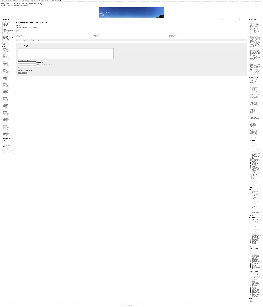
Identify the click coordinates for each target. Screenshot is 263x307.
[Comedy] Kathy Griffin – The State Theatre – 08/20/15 (254, 62)
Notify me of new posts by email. (25, 70)
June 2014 (5, 60)
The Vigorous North (253, 129)
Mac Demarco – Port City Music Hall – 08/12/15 (255, 72)
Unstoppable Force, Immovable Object (253, 133)
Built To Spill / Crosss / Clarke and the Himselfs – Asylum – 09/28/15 (255, 31)
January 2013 (5, 72)
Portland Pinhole (253, 106)
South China (254, 172)
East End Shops (253, 81)
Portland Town (252, 111)
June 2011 (5, 94)
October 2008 (5, 132)
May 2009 (5, 124)
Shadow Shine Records (254, 204)
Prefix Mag (253, 287)
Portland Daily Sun (255, 254)
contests (5, 24)
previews (5, 36)
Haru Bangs (253, 154)
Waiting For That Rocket (254, 134)
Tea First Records (255, 208)
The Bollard (253, 258)
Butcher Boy (254, 146)
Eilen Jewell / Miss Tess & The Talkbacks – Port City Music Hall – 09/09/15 (255, 42)
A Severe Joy (254, 142)
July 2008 (5, 135)
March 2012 (5, 84)
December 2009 (6, 115)
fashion (4, 25)
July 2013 (5, 67)
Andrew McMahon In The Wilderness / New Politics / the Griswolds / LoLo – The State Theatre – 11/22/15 (255, 23)
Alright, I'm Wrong (253, 79)
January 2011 (5, 100)
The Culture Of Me (255, 290)
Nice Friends (254, 196)
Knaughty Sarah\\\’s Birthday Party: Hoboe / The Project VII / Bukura (231, 19)
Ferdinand (253, 227)
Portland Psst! (252, 108)
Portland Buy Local (255, 232)
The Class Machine (255, 174)
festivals (5, 26)
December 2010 (6, 101)
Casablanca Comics (255, 224)
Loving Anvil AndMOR (256, 230)
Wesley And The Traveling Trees (254, 182)
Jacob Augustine (255, 159)
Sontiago (253, 171)
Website (38, 66)
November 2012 (6, 75)
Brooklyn (5, 31)
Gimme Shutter (254, 282)
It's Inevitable (252, 88)
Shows (4, 44)
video (4, 43)
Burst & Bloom (254, 191)
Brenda (253, 144)
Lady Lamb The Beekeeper (254, 164)
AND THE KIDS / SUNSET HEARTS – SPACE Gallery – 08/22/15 (255, 58)
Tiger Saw (253, 177)
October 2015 (5, 49)
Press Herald (254, 257)
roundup (4, 38)
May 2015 (5, 55)
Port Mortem (254, 253)
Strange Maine (254, 237)
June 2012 (5, 80)
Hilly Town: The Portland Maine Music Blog (21, 3)
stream (4, 40)
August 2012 (5, 78)
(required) (39, 62)
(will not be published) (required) (44, 64)
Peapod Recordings (255, 197)
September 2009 (6, 119)
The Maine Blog (253, 125)
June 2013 (5, 68)
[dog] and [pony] (253, 137)
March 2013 (5, 70)
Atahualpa (136, 305)
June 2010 (5, 108)
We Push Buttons (255, 212)
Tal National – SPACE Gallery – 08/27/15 (254, 49)
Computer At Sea (255, 147)
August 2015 (5, 51)
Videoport (253, 241)
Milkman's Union (255, 168)
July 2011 (5, 93)
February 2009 (5, 127)
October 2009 (5, 118)
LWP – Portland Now (254, 91)
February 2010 (5, 113)
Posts (253, 2)
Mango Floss (254, 165)
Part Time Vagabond (254, 97)
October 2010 (5, 104)
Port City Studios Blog (254, 100)
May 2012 (5, 82)
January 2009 (5, 128)
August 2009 (5, 120)
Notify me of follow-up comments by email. (27, 68)
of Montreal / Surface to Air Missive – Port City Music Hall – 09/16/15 (255, 39)
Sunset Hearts (254, 173)
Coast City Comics (255, 225)
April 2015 (5, 56)
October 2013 (5, 64)
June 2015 (5, 54)
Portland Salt (252, 109)
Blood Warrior (254, 143)
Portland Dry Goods (253, 103)
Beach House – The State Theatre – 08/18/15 (255, 65)
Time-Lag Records (255, 240)
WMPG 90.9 (253, 265)
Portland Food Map (253, 104)
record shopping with (7, 37)
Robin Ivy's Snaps (253, 113)
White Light (253, 184)
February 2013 (5, 71)
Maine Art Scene (254, 252)
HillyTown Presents (7, 30)
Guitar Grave (254, 229)
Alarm (252, 275)
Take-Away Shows (255, 289)
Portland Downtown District (255, 102)
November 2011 (6, 89)
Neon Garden (254, 195)
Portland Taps (252, 110)
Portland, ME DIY (255, 256)
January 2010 (5, 114)
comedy (4, 23)
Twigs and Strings (253, 131)
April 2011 (5, 97)
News (4, 21)
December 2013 (6, 63)
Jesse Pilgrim (254, 162)
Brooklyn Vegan (254, 277)
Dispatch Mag (254, 251)
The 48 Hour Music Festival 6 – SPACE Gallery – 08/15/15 (255, 67)
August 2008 (5, 134)
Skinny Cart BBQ (255, 236)
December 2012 (6, 73)
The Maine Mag (254, 259)
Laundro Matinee (255, 283)
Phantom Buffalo (255, 169)
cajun (31, 40)
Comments (259, 2)
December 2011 (6, 87)
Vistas (252, 179)
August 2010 (5, 106)
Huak (252, 158)
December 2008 (6, 129)
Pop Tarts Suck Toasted (254, 286)
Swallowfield (252, 120)
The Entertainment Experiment (255, 210)
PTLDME (251, 112)
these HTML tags (26, 60)
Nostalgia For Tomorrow (254, 94)
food (4, 29)
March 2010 (5, 112)
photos (4, 35)
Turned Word (254, 211)
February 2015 (5, 58)
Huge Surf (252, 86)
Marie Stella (253, 166)
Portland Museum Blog (254, 105)
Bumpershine (254, 278)
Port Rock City (252, 101)
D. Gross (253, 148)
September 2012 (6, 77)
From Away (252, 84)
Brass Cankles (252, 80)
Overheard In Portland (254, 96)
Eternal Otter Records (256, 193)
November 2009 (6, 117)
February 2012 (5, 85)
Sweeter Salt (252, 123)
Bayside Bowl (254, 221)
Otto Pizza (253, 231)
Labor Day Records (255, 194)
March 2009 (5, 126)
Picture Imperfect (253, 98)
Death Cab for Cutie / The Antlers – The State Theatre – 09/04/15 (255, 45)
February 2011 (5, 99)
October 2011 (5, 90)
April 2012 (5, 83)
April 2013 (5, 69)
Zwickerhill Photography (254, 243)
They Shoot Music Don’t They (255, 295)
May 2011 (5, 96)
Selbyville (253, 170)
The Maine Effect (253, 126)
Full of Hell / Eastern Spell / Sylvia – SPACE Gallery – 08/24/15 (255, 53)
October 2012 (5, 76)
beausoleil (28, 40)
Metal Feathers (254, 167)
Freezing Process (253, 83)
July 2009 (5, 121)
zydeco (34, 40)
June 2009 (5, 122)
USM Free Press (254, 263)
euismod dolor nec (9, 144)
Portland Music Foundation (254, 234)
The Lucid (253, 175)
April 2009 (5, 125)
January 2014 (5, 62)
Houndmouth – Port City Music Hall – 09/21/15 (254, 34)
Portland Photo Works (256, 235)
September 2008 (6, 133)
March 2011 (5, 98)
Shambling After (253, 117)
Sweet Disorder (253, 122)
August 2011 (5, 92)
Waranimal (253, 180)
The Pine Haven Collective (255, 127)
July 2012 (5, 79)
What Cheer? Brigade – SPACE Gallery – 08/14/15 (255, 70)
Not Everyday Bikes (254, 95)
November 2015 (6, 48)
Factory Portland (253, 82)
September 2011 (6, 91)
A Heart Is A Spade (255, 274)
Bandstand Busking (255, 276)
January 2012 (5, 86)
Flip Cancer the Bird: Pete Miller (23, 19)
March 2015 (5, 57)
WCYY (252, 264)
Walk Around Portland (254, 135)
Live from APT (252, 89)
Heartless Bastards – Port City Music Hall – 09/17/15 (255, 37)
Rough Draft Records (255, 200)
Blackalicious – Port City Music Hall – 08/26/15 (254, 51)
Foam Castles (254, 150)
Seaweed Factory (253, 116)
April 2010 (5, 111)
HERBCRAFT (254, 155)
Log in (251, 300)
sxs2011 (4, 42)
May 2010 (5, 110)
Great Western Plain (255, 153)
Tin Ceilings (254, 178)
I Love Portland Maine (254, 87)
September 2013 (6, 65)
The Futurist (254, 291)
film (4, 28)
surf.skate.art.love (253, 119)
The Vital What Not (253, 130)
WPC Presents (254, 266)
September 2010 (6, 105)
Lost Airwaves (252, 90)
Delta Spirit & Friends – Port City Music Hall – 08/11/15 (255, 75)
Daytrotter (253, 281)
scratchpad (5, 39)
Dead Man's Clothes (255, 149)
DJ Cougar (253, 192)
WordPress (252, 301)
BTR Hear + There (6, 22)
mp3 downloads (6, 33)
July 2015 (5, 53)
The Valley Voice (254, 260)
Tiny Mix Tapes (254, 296)
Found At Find (254, 228)
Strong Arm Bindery (255, 238)
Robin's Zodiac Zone (254, 115)
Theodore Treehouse (255, 176)
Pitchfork (253, 284)
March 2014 (5, 61)
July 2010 (5, 107)
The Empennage (253, 124)
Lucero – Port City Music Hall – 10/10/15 (254, 29)
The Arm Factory (255, 239)
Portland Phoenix (255, 255)
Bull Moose (253, 223)
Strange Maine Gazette (254, 118)
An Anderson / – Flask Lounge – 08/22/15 (254, 56)
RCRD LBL (253, 288)
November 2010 (6, 103)
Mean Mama (252, 93)
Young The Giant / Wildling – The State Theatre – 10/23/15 (255, 26)
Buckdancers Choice (255, 222)
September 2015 (6, 50)
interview (5, 32)
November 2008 (6, 131)
